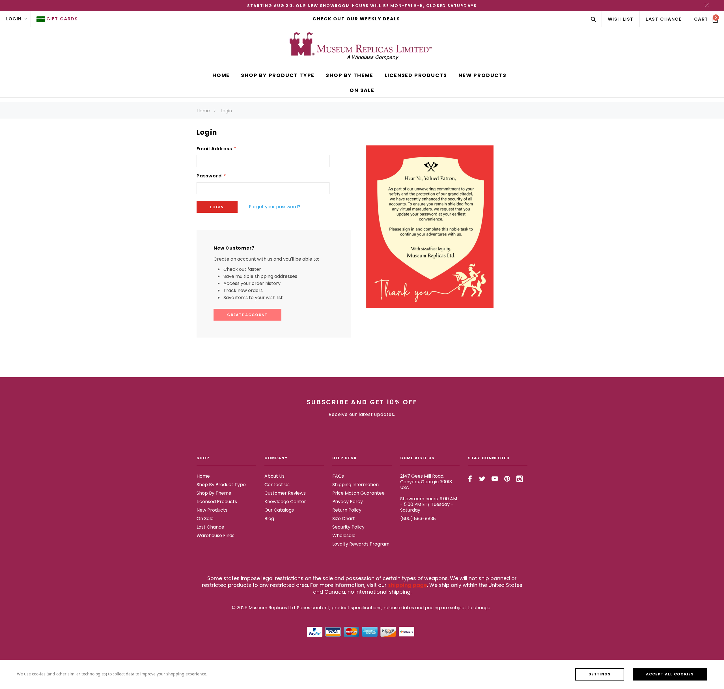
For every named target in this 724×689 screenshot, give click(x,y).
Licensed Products (217, 501)
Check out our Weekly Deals (356, 19)
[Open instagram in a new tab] (519, 478)
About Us (274, 476)
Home (203, 111)
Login (226, 111)
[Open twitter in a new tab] (482, 478)
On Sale (205, 518)
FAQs (338, 476)
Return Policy (346, 510)
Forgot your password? (274, 206)
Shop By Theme (214, 493)
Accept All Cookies (670, 674)
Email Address (216, 148)
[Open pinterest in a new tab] (507, 478)
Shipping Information (355, 484)
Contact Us (277, 484)
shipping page (407, 585)
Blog (269, 518)
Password (211, 176)
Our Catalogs (279, 510)
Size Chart (343, 518)
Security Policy (348, 527)
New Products (212, 510)
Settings (600, 674)
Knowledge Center (285, 501)
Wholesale (343, 535)
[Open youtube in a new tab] (494, 478)
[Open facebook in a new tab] (469, 478)
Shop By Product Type (221, 484)
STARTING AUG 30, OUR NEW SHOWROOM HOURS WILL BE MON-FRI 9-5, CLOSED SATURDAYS (362, 5)
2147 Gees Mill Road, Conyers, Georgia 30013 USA (426, 482)
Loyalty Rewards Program (360, 544)
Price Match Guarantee (358, 493)
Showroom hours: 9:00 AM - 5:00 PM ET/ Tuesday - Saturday (428, 504)
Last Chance (210, 527)
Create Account (247, 314)
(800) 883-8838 (418, 518)
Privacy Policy (347, 501)
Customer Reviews (285, 493)
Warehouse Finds (215, 535)
